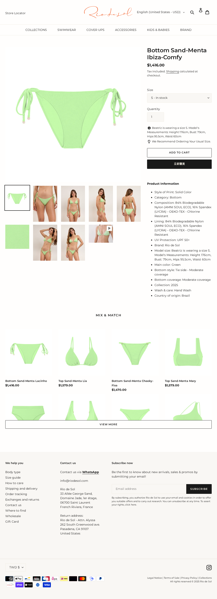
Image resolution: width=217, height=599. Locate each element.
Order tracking (16, 494)
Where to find (15, 510)
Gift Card (12, 521)
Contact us (13, 505)
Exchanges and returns (22, 499)
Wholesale (13, 516)
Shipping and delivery (21, 488)
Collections (205, 577)
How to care (14, 483)
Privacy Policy (189, 577)
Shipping (172, 71)
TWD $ (14, 567)
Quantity (153, 109)
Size (150, 90)
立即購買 (179, 163)
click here (130, 504)
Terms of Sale (171, 577)
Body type (12, 472)
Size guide (13, 477)
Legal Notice (154, 577)
